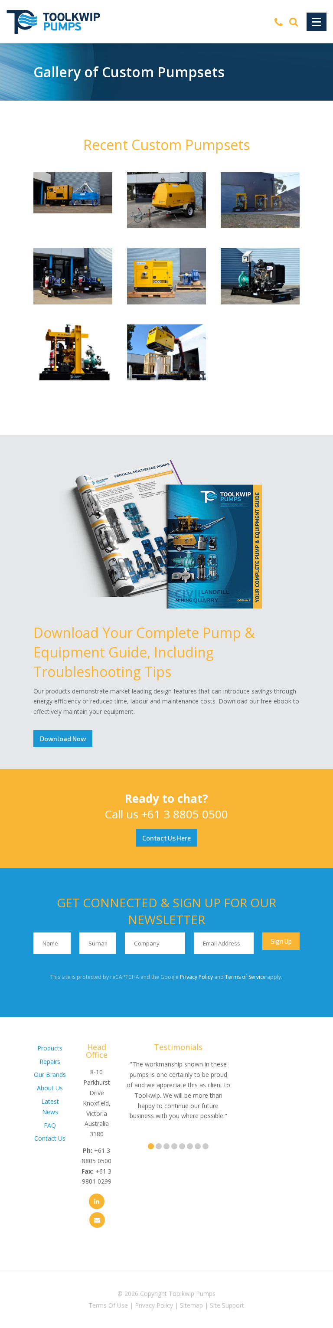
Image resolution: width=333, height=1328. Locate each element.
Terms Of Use (108, 1305)
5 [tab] (182, 1146)
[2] (260, 226)
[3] (166, 378)
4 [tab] (174, 1146)
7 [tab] (198, 1146)
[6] (166, 226)
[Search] (293, 21)
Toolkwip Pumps (192, 1293)
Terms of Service (245, 977)
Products (49, 1048)
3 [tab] (166, 1146)
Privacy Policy (196, 977)
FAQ (50, 1125)
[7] (166, 302)
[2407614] (72, 211)
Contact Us (49, 1138)
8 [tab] (205, 1146)
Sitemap (191, 1305)
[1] (72, 378)
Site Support (227, 1305)
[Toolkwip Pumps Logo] (53, 22)
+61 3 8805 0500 (184, 814)
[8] (260, 302)
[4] (72, 302)
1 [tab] (151, 1146)
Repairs (49, 1061)
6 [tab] (190, 1146)
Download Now (63, 739)
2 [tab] (159, 1146)
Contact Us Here (166, 838)
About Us (50, 1088)
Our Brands (50, 1074)
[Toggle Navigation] (316, 22)
